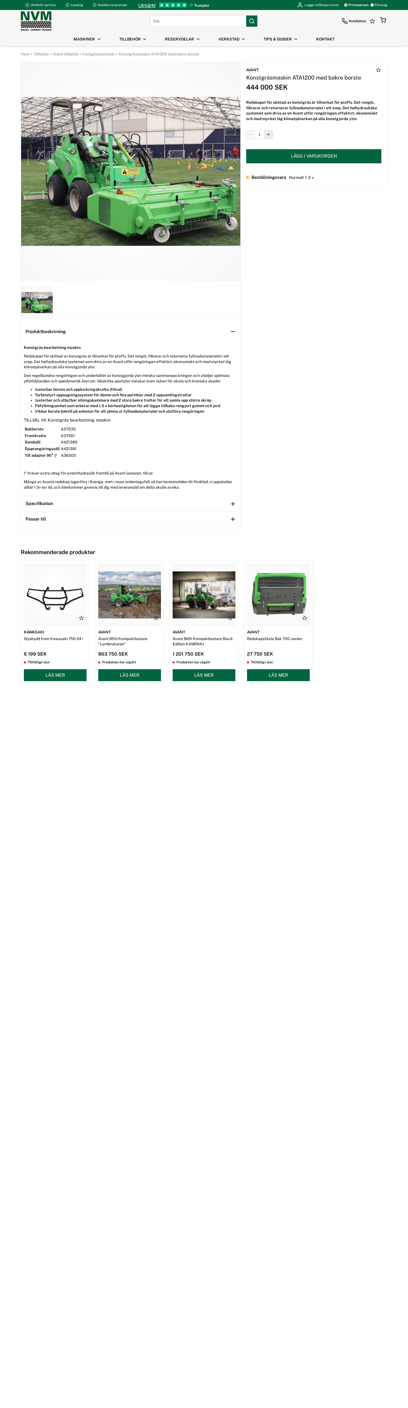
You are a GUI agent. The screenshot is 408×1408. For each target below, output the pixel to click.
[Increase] (268, 134)
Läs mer (55, 675)
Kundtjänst (357, 21)
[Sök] (251, 21)
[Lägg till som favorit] (378, 70)
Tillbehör (40, 54)
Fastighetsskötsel (98, 54)
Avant (252, 70)
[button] (383, 21)
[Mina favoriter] (373, 21)
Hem (25, 54)
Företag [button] (381, 5)
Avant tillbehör (65, 54)
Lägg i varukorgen (314, 156)
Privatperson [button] (358, 5)
